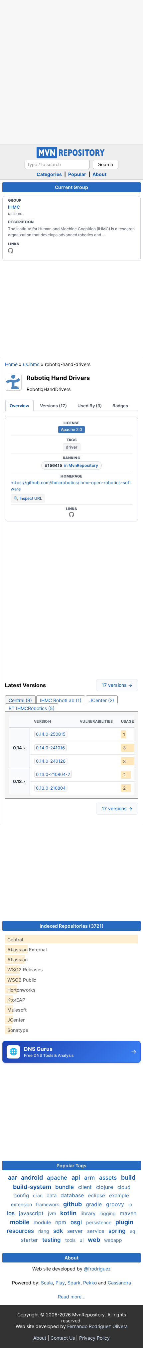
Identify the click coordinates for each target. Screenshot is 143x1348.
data (52, 1195)
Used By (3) (89, 405)
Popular (77, 174)
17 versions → (117, 685)
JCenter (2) (101, 700)
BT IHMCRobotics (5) (32, 708)
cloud (123, 1187)
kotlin (69, 1213)
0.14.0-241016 (50, 747)
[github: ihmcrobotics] (10, 250)
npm (61, 1222)
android (32, 1177)
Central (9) (20, 700)
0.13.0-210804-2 (53, 774)
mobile (20, 1222)
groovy (116, 1204)
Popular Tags (71, 1165)
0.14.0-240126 (51, 761)
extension (22, 1204)
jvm (53, 1213)
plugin (124, 1222)
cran (38, 1195)
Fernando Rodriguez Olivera (97, 1326)
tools (71, 1240)
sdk (59, 1231)
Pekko (90, 1282)
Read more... (71, 1296)
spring (117, 1231)
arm (90, 1177)
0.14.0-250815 (51, 734)
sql (133, 1231)
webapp (113, 1240)
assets (108, 1177)
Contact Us (63, 1338)
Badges (120, 405)
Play (60, 1282)
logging (108, 1213)
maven (128, 1213)
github (73, 1204)
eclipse (97, 1195)
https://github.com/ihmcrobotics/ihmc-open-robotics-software (71, 486)
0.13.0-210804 (51, 788)
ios (11, 1213)
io (130, 1204)
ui (82, 1240)
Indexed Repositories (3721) (72, 926)
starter (30, 1240)
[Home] (71, 156)
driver (71, 447)
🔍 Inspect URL (28, 498)
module (43, 1222)
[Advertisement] (71, 71)
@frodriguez (97, 1268)
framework (48, 1204)
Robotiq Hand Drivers (58, 377)
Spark (74, 1282)
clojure (105, 1187)
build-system (33, 1186)
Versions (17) (53, 405)
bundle (65, 1187)
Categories (49, 174)
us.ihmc (31, 364)
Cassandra (119, 1282)
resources (21, 1231)
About (99, 174)
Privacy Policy (94, 1338)
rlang (44, 1231)
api (76, 1177)
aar (13, 1177)
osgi (77, 1222)
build (128, 1177)
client (85, 1187)
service (96, 1231)
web (94, 1239)
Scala (47, 1282)
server (75, 1231)
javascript (32, 1213)
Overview (19, 405)
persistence (99, 1222)
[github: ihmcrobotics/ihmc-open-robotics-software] (71, 514)
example (119, 1195)
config (22, 1195)
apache (58, 1177)
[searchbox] (57, 164)
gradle (94, 1204)
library (88, 1213)
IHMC (14, 207)
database (73, 1195)
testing (52, 1240)
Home (11, 364)
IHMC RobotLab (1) (60, 700)
